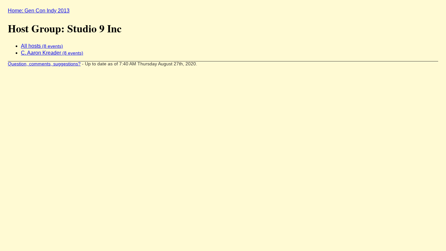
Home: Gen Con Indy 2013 (39, 10)
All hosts (42, 46)
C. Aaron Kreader (52, 53)
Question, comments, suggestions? (44, 63)
